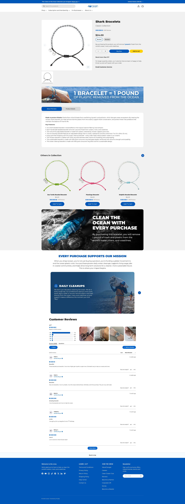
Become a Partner (108, 480)
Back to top (92, 455)
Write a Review (130, 348)
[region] (107, 334)
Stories (104, 486)
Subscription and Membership (58, 10)
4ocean (47, 498)
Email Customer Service (104, 67)
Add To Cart (57, 204)
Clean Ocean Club (108, 473)
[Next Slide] (135, 334)
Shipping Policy (84, 476)
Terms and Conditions (86, 467)
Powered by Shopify (55, 498)
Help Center (83, 480)
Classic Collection (103, 26)
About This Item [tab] (51, 109)
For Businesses (76, 10)
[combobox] (58, 6)
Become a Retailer (108, 489)
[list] (67, 45)
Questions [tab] (61, 344)
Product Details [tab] (70, 109)
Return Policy (83, 473)
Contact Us (82, 483)
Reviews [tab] (53, 344)
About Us (88, 10)
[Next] (142, 155)
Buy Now (119, 51)
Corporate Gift (106, 483)
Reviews (104, 476)
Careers (104, 470)
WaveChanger (106, 467)
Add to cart (136, 51)
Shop (43, 10)
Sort (122, 352)
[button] (142, 6)
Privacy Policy (83, 470)
